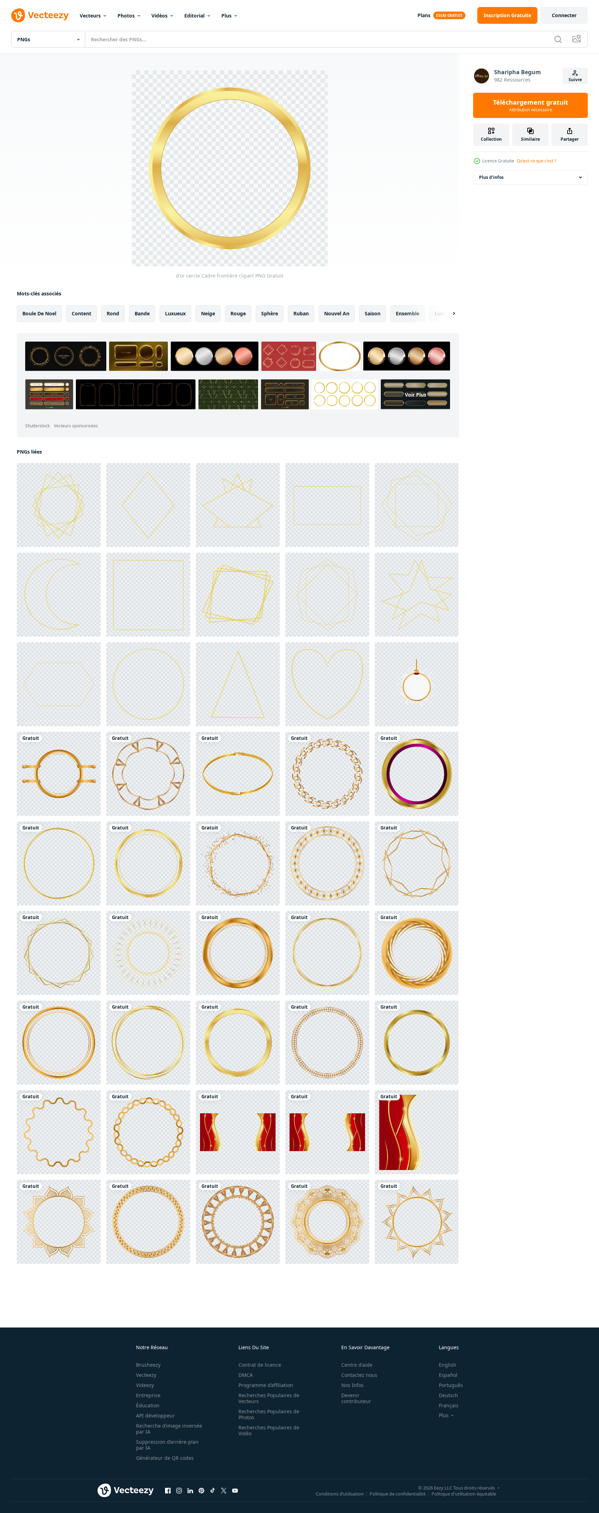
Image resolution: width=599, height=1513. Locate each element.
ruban (301, 313)
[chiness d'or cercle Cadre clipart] (148, 1132)
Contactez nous (359, 1375)
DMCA (245, 1375)
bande (142, 313)
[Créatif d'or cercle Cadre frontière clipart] (416, 863)
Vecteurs (90, 15)
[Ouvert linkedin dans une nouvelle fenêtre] (190, 1490)
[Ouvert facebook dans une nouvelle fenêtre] (168, 1490)
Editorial (194, 15)
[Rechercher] (558, 39)
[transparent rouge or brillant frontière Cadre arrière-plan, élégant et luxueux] (238, 1132)
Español (448, 1375)
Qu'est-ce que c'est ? (536, 161)
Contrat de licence (259, 1364)
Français (448, 1405)
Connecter (564, 15)
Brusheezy (148, 1364)
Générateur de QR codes (165, 1458)
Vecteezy (146, 1375)
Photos (126, 15)
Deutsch (448, 1395)
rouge (238, 313)
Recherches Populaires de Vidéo (268, 1430)
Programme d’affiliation (265, 1385)
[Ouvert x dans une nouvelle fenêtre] (224, 1490)
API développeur (155, 1415)
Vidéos (159, 15)
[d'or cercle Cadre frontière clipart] (59, 774)
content (81, 313)
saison (372, 313)
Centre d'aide (356, 1364)
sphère (269, 313)
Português (451, 1385)
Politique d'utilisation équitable (464, 1493)
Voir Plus (415, 394)
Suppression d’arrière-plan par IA (167, 1444)
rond (113, 313)
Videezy (145, 1385)
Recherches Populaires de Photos (268, 1414)
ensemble (407, 313)
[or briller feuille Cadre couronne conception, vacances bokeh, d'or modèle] (59, 505)
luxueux (175, 313)
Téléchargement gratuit (530, 105)
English (447, 1364)
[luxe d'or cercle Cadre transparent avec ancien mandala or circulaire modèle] (327, 1222)
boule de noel (39, 313)
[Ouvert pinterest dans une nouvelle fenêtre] (201, 1490)
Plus (226, 15)
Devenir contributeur (356, 1398)
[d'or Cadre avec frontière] (59, 953)
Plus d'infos (491, 177)
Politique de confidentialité (398, 1493)
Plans (424, 15)
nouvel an (336, 313)
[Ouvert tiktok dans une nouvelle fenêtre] (212, 1490)
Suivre (575, 80)
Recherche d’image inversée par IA (169, 1428)
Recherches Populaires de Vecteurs (268, 1398)
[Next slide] (448, 313)
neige (208, 313)
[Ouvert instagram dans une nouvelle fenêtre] (179, 1490)
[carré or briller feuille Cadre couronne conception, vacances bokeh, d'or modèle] (327, 595)
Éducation (147, 1405)
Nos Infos (352, 1385)
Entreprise (148, 1395)
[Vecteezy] (40, 15)
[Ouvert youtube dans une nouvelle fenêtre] (235, 1490)
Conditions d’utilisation (340, 1493)
